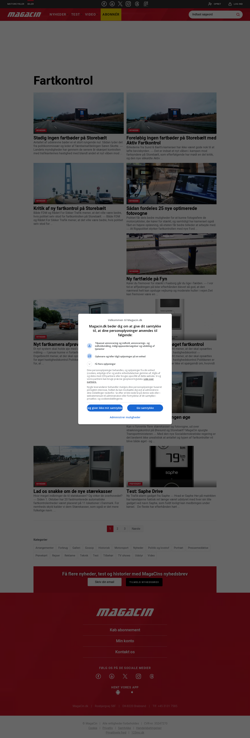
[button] (125, 364)
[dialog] (125, 369)
